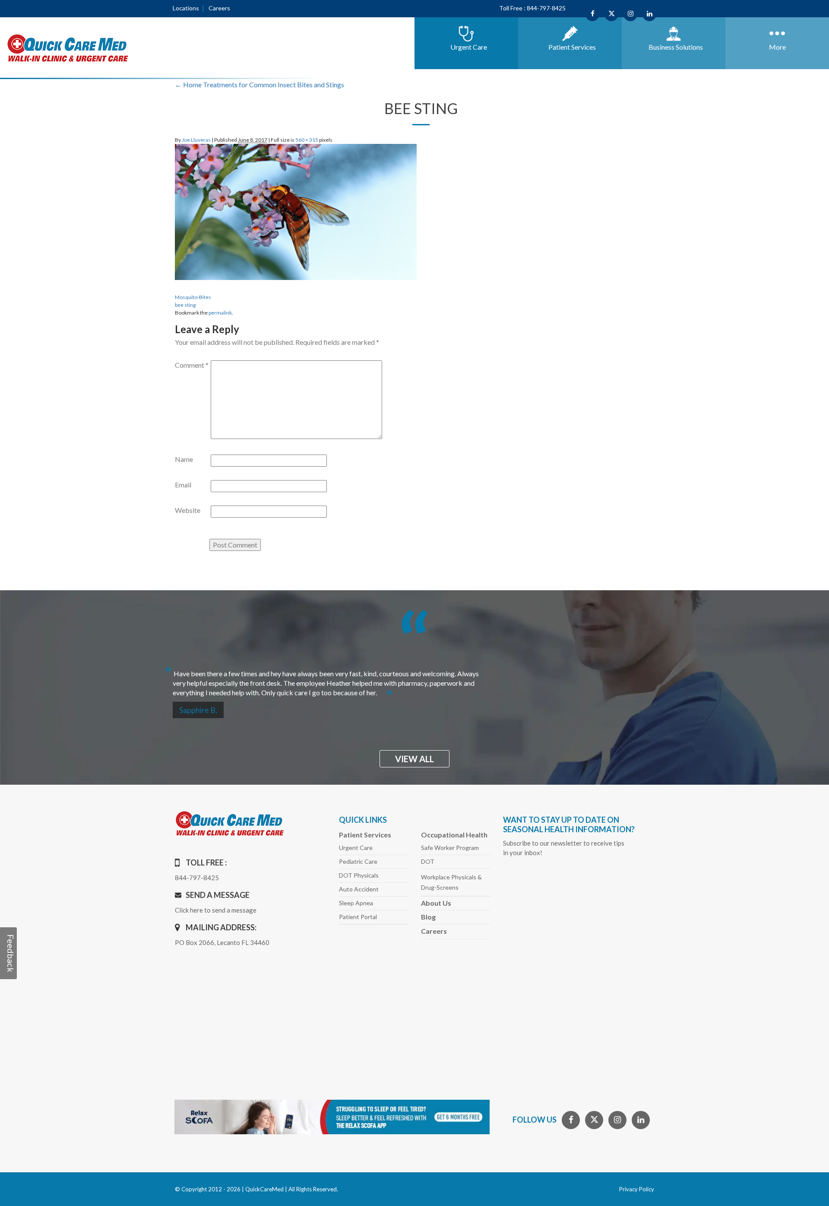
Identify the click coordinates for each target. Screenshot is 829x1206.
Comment (192, 365)
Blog (428, 917)
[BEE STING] (296, 211)
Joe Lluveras (196, 140)
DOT (427, 861)
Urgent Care (356, 847)
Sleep (356, 903)
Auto (359, 889)
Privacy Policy (636, 1189)
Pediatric (358, 861)
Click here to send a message (215, 910)
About (436, 903)
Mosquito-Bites (193, 297)
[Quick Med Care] (68, 47)
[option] (414, 679)
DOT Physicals (359, 875)
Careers (219, 8)
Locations (186, 8)
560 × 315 (306, 140)
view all (414, 759)
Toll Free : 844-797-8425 (532, 8)
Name (184, 459)
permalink (220, 312)
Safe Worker (450, 847)
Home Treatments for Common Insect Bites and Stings (259, 84)
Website (187, 510)
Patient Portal (358, 916)
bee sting (185, 305)
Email (183, 484)
